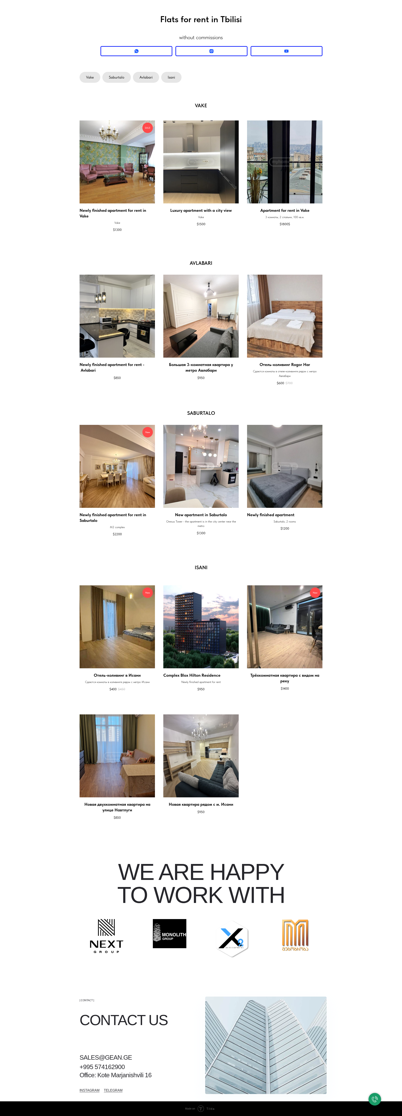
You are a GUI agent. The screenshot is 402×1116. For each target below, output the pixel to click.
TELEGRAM (113, 1090)
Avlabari (146, 77)
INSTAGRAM (89, 1090)
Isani (171, 77)
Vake (90, 77)
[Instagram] (211, 51)
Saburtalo (116, 77)
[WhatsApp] (136, 51)
